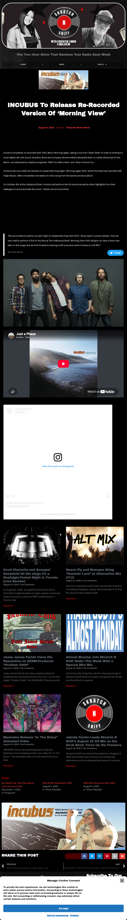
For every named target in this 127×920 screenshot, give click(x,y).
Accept (63, 908)
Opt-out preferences (57, 915)
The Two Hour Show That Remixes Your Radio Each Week (63, 54)
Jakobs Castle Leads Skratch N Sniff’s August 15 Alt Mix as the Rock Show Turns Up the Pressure (94, 741)
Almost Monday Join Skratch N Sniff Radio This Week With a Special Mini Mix (91, 661)
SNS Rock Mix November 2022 (99, 783)
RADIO (101, 64)
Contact (74, 915)
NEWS (61, 64)
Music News (83, 127)
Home (23, 64)
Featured (71, 127)
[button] (122, 880)
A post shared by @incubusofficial (58, 514)
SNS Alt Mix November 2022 (57, 783)
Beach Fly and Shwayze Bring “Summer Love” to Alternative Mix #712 (93, 573)
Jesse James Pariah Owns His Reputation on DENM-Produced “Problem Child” (28, 661)
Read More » (8, 606)
